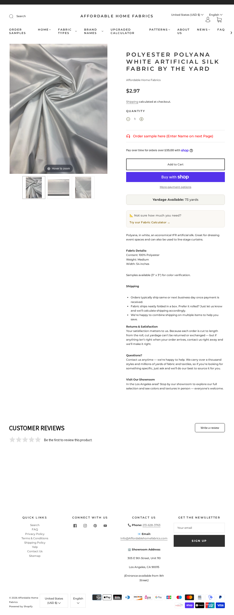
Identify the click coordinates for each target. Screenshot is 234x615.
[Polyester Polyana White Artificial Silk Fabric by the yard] (33, 187)
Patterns (158, 29)
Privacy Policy (35, 534)
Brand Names (90, 31)
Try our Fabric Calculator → (150, 222)
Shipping (132, 101)
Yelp (35, 547)
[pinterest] (95, 526)
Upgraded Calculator (123, 31)
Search (21, 16)
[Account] (207, 20)
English (214, 14)
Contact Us (35, 551)
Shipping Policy (34, 542)
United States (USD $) (186, 14)
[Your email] (199, 528)
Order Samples (17, 31)
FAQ (221, 29)
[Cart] (219, 20)
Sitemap (34, 556)
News (202, 29)
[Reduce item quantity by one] (128, 120)
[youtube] (105, 526)
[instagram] (85, 526)
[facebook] (75, 526)
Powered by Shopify (21, 606)
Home (43, 29)
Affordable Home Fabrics (117, 16)
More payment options (175, 187)
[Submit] (14, 16)
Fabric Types (65, 31)
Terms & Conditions (34, 538)
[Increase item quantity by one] (141, 120)
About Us (183, 31)
